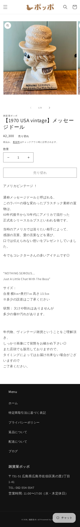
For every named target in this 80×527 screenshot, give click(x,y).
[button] (5, 7)
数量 (6, 149)
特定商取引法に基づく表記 (27, 413)
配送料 (16, 142)
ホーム (13, 403)
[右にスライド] (49, 107)
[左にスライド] (30, 107)
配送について (18, 441)
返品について (18, 432)
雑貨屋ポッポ (34, 519)
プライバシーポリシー (24, 422)
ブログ (13, 451)
